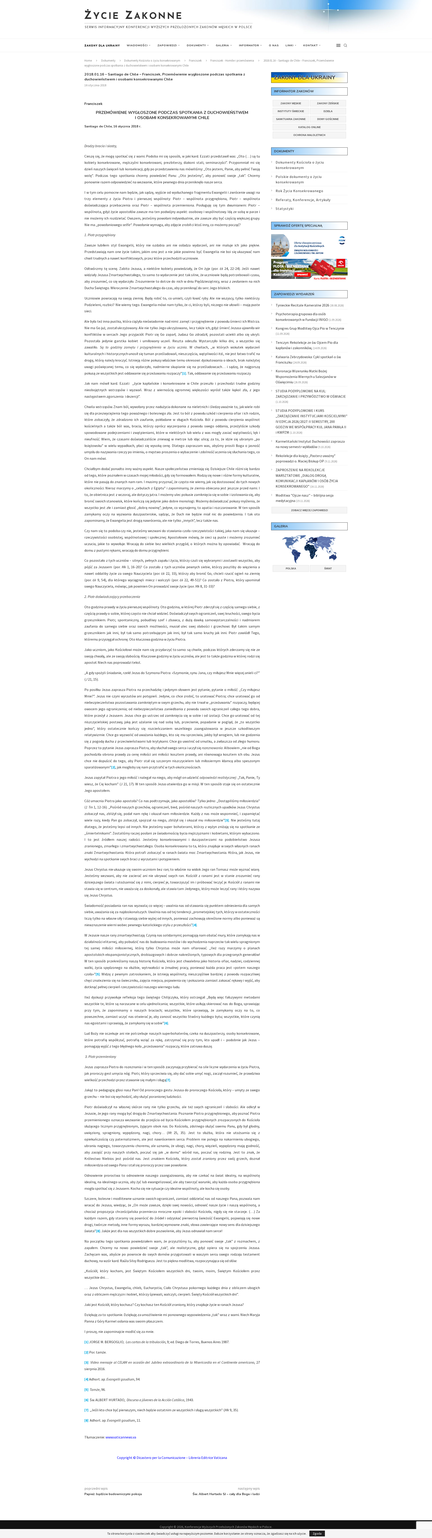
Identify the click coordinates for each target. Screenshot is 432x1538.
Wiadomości (137, 45)
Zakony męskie (291, 103)
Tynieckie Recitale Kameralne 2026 (302, 305)
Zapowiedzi (167, 45)
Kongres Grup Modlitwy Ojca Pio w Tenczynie (310, 328)
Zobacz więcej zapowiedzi (309, 510)
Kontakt (310, 45)
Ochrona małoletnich (309, 135)
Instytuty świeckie (291, 111)
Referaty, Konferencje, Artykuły (303, 200)
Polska (291, 568)
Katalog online (309, 127)
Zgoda (317, 1533)
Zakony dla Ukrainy (102, 45)
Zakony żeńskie (328, 103)
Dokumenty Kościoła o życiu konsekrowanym (152, 60)
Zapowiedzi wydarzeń (294, 294)
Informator (249, 45)
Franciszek (195, 60)
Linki (289, 45)
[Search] (345, 45)
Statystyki (285, 208)
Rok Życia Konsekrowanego (299, 191)
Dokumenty (196, 45)
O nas (274, 45)
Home (88, 60)
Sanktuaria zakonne (291, 119)
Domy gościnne (328, 119)
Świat (328, 568)
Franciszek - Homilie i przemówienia (232, 60)
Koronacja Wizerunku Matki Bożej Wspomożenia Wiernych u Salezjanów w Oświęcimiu (306, 376)
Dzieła (328, 111)
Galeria (222, 45)
